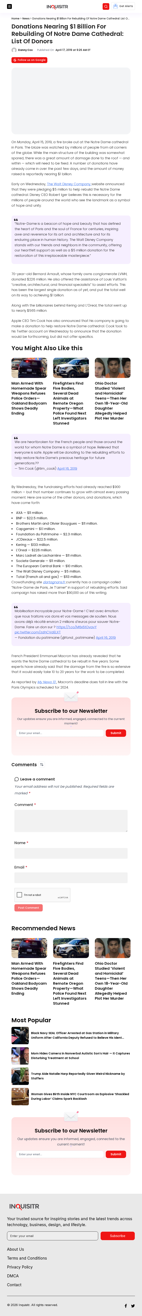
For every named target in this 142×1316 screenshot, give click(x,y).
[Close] (114, 266)
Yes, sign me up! (71, 303)
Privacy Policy (79, 318)
